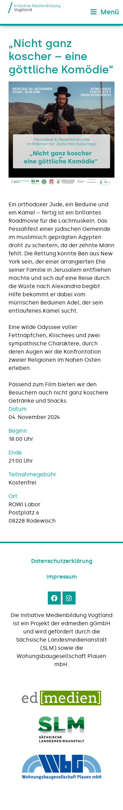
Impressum (61, 576)
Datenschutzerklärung (61, 561)
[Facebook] (54, 597)
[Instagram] (69, 597)
